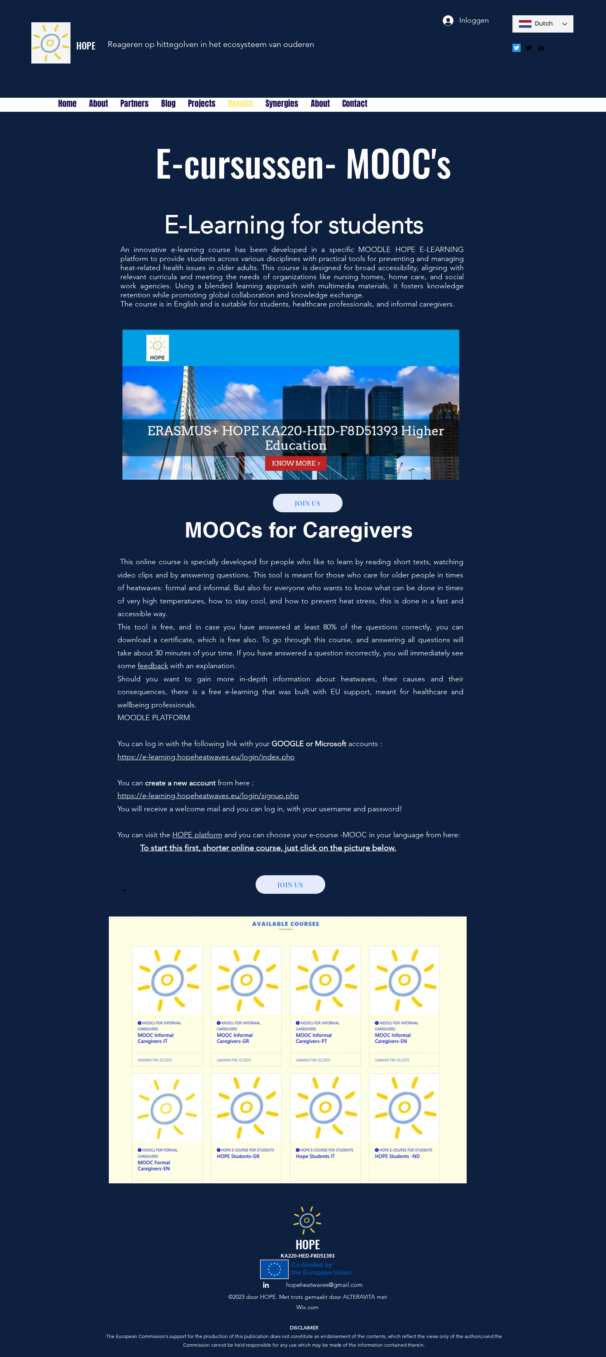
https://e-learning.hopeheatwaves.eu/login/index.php (206, 756)
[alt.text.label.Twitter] (529, 48)
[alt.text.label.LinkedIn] (541, 48)
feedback (153, 665)
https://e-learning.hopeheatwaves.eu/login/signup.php (208, 795)
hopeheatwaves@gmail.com (324, 1285)
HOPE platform (197, 834)
